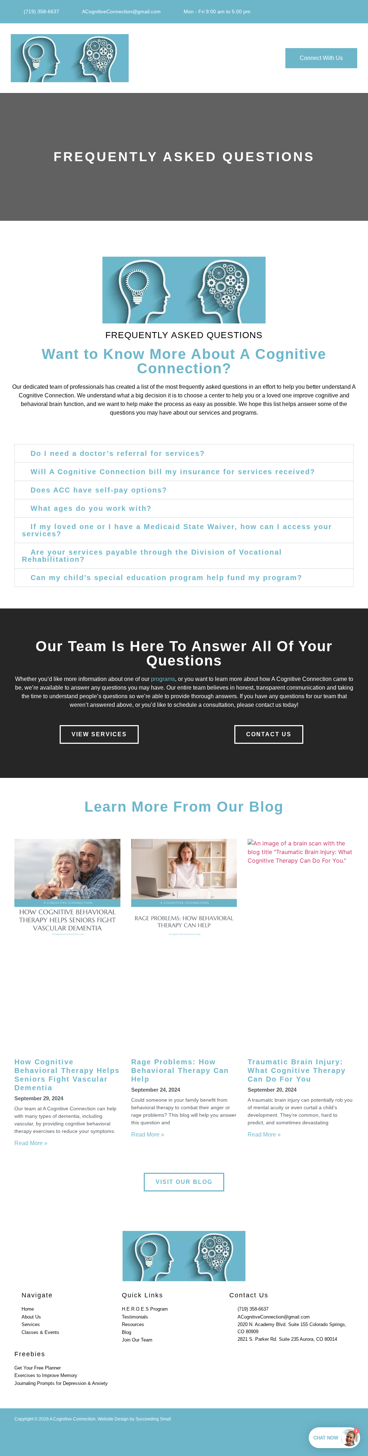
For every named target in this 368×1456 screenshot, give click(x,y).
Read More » (30, 1143)
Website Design (113, 1419)
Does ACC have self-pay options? (99, 490)
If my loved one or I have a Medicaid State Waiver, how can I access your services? (177, 530)
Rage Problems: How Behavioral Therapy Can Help (180, 1070)
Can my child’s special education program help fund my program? (166, 578)
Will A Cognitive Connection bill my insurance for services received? (173, 472)
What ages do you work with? (91, 508)
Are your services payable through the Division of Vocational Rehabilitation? (152, 555)
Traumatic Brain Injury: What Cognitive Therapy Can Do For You (297, 1070)
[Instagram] (350, 12)
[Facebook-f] (336, 12)
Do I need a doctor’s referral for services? (118, 453)
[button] (188, 58)
